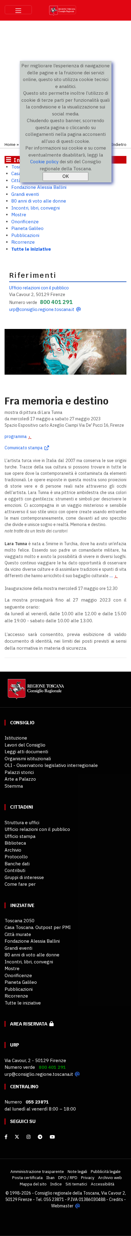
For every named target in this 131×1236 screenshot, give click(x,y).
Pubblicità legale (106, 1171)
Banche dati (17, 864)
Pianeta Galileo (27, 228)
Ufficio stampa (20, 836)
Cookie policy (44, 161)
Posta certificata (27, 1177)
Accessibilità (102, 1184)
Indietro (119, 144)
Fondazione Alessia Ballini (38, 187)
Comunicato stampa (24, 447)
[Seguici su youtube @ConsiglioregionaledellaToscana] (52, 1137)
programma (16, 436)
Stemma (14, 786)
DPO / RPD (67, 1177)
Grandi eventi (25, 194)
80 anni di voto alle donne (38, 201)
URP (14, 1045)
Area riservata (29, 1024)
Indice (56, 1184)
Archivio (13, 850)
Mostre (18, 214)
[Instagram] (28, 1137)
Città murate (18, 934)
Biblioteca (15, 843)
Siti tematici (76, 1184)
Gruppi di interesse (24, 877)
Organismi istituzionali (28, 758)
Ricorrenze (23, 242)
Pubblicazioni (25, 235)
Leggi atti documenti (26, 751)
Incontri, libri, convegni (35, 208)
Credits (116, 1199)
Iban (50, 1177)
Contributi (15, 870)
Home (10, 144)
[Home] (35, 692)
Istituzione (16, 738)
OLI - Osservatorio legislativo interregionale (51, 765)
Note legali (77, 1171)
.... (111, 575)
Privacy (87, 1177)
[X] (17, 1137)
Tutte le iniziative (31, 249)
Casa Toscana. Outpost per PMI (38, 927)
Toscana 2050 (19, 920)
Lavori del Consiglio (25, 745)
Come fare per (20, 884)
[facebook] (6, 1137)
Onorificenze (25, 221)
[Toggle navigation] (18, 9)
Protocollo (16, 857)
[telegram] (41, 1137)
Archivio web (110, 1177)
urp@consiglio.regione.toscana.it (41, 309)
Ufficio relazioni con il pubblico (39, 288)
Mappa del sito (33, 1184)
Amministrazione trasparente (37, 1171)
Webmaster (62, 1206)
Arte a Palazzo (20, 779)
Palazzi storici (19, 772)
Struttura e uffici (22, 822)
